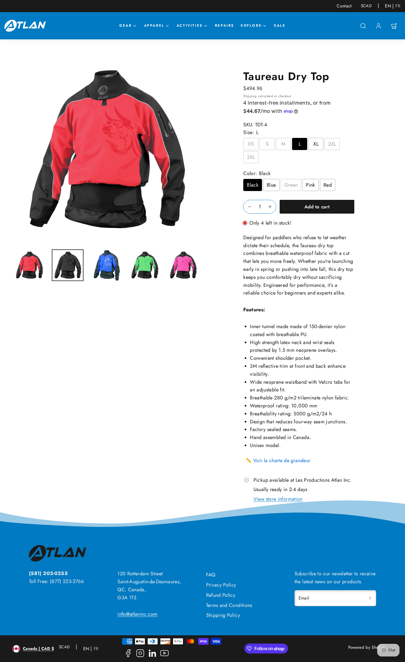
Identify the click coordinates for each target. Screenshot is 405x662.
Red (327, 185)
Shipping (249, 96)
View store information (278, 499)
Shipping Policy (223, 615)
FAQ (210, 574)
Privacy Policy (221, 585)
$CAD (366, 6)
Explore (251, 25)
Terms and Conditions (229, 605)
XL (315, 144)
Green (291, 185)
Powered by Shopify (367, 647)
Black (252, 185)
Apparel (154, 25)
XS (251, 144)
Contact (344, 6)
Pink (310, 185)
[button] (363, 25)
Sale (279, 25)
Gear (125, 25)
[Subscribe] (370, 598)
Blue (271, 185)
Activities (190, 25)
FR (397, 6)
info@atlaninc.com (137, 614)
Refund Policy (221, 595)
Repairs (224, 25)
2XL (332, 144)
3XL (251, 157)
